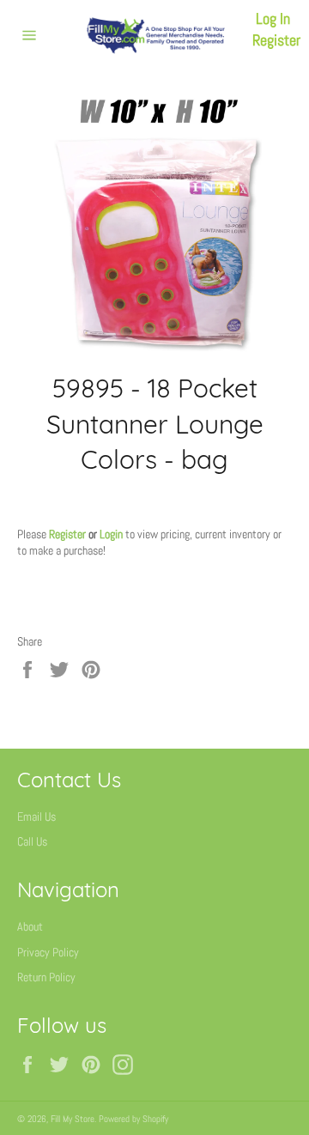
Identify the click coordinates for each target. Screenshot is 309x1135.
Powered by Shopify (133, 1119)
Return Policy (46, 977)
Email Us (36, 816)
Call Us (32, 841)
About (30, 926)
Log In (273, 18)
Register (276, 40)
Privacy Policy (48, 952)
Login (111, 534)
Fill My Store (72, 1119)
